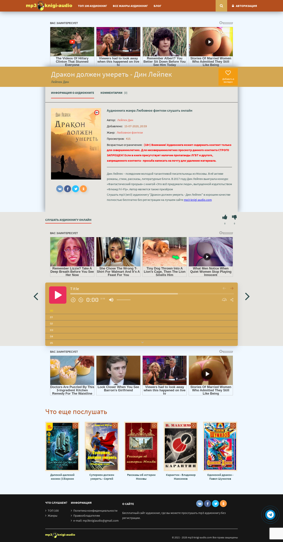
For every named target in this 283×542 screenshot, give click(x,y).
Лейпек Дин (125, 120)
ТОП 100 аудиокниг (92, 6)
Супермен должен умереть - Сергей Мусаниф (101, 476)
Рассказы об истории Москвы (141, 476)
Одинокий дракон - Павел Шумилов (220, 476)
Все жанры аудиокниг (130, 6)
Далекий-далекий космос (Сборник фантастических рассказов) (62, 476)
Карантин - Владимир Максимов (181, 476)
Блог (157, 6)
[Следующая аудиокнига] (247, 296)
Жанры (52, 515)
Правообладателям (86, 515)
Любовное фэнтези (151, 110)
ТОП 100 (53, 510)
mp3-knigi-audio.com (198, 200)
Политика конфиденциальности (95, 510)
